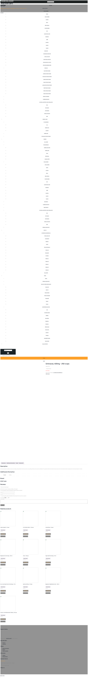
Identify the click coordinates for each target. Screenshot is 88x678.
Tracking (3, 655)
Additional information (11, 463)
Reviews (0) (21, 463)
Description (4, 463)
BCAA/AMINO (46, 11)
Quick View (3, 530)
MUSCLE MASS (45, 8)
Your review (2, 498)
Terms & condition (5, 651)
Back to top (2, 675)
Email (1, 494)
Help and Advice (5, 656)
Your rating (2, 497)
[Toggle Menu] (50, 1)
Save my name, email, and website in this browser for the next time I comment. (14, 495)
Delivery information (5, 648)
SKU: (46, 372)
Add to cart (3, 534)
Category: (51, 372)
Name (1, 492)
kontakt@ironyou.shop (6, 664)
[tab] (3, 463)
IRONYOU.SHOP (9, 638)
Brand (17, 463)
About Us (3, 642)
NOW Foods (48, 373)
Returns (3, 649)
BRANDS (50, 5)
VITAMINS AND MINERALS (57, 372)
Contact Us (4, 644)
